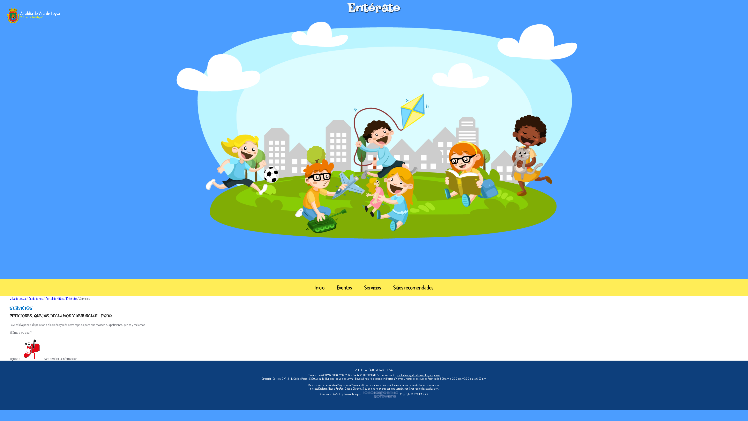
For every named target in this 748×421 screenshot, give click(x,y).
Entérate (71, 299)
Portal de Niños (55, 299)
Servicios (372, 287)
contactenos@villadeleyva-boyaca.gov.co (418, 375)
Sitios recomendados (413, 287)
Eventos (344, 287)
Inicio (320, 287)
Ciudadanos (36, 299)
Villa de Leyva (18, 299)
